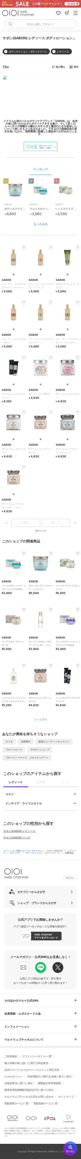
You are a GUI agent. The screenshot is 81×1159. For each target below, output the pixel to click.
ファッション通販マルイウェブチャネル (23, 850)
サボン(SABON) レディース (19, 831)
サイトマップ (66, 1096)
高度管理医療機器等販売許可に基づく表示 (29, 1090)
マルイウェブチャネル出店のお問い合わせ (29, 1096)
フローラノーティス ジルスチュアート (27, 757)
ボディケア (16, 852)
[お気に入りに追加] (24, 553)
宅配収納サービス (43, 1103)
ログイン (70, 877)
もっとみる (40, 224)
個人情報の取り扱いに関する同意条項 (26, 1063)
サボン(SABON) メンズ (16, 837)
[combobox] (40, 24)
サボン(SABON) (55, 850)
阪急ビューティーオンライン (54, 741)
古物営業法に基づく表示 (18, 1083)
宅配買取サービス (14, 1103)
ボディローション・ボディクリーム (43, 852)
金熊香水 (25, 741)
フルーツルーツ (14, 749)
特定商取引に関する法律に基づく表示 (49, 1076)
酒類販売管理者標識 (49, 1083)
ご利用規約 (10, 1056)
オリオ (9, 741)
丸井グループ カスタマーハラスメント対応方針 (31, 1069)
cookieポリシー (13, 1076)
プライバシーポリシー (35, 1056)
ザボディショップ (39, 749)
